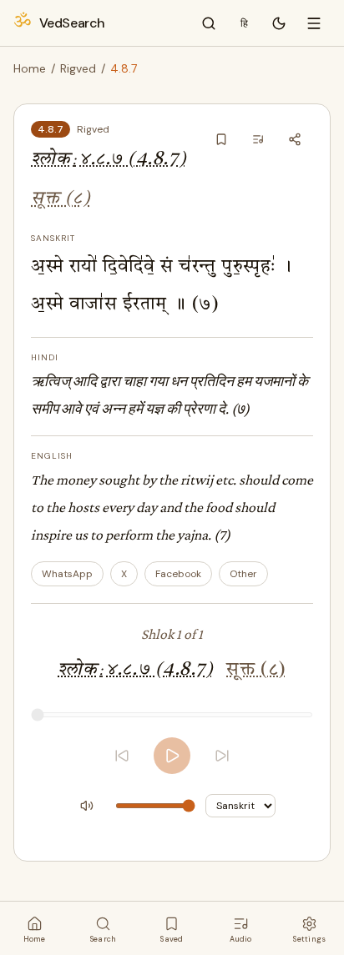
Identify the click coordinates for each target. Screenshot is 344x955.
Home (29, 68)
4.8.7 (50, 129)
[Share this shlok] (294, 139)
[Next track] (222, 755)
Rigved (78, 68)
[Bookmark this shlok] (221, 139)
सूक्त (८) (60, 199)
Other (243, 574)
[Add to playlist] (258, 139)
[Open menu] (314, 23)
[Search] (208, 23)
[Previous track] (122, 755)
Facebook (178, 574)
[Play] (172, 755)
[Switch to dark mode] (279, 23)
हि (244, 23)
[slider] (172, 714)
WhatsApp (67, 574)
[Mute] (86, 805)
